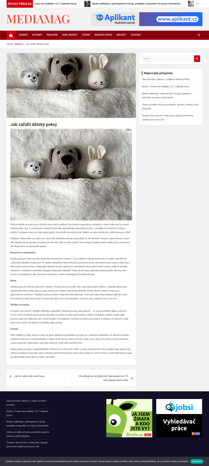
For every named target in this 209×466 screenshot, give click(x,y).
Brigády (121, 34)
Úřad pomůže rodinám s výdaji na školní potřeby (166, 79)
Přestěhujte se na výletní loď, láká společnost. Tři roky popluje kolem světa (103, 378)
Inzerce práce (103, 34)
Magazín (52, 34)
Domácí (23, 34)
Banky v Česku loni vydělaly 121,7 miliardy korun (165, 86)
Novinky (37, 34)
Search (197, 58)
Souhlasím (197, 461)
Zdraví (86, 34)
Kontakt (136, 34)
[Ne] (205, 461)
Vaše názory (69, 34)
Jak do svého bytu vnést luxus (29, 376)
